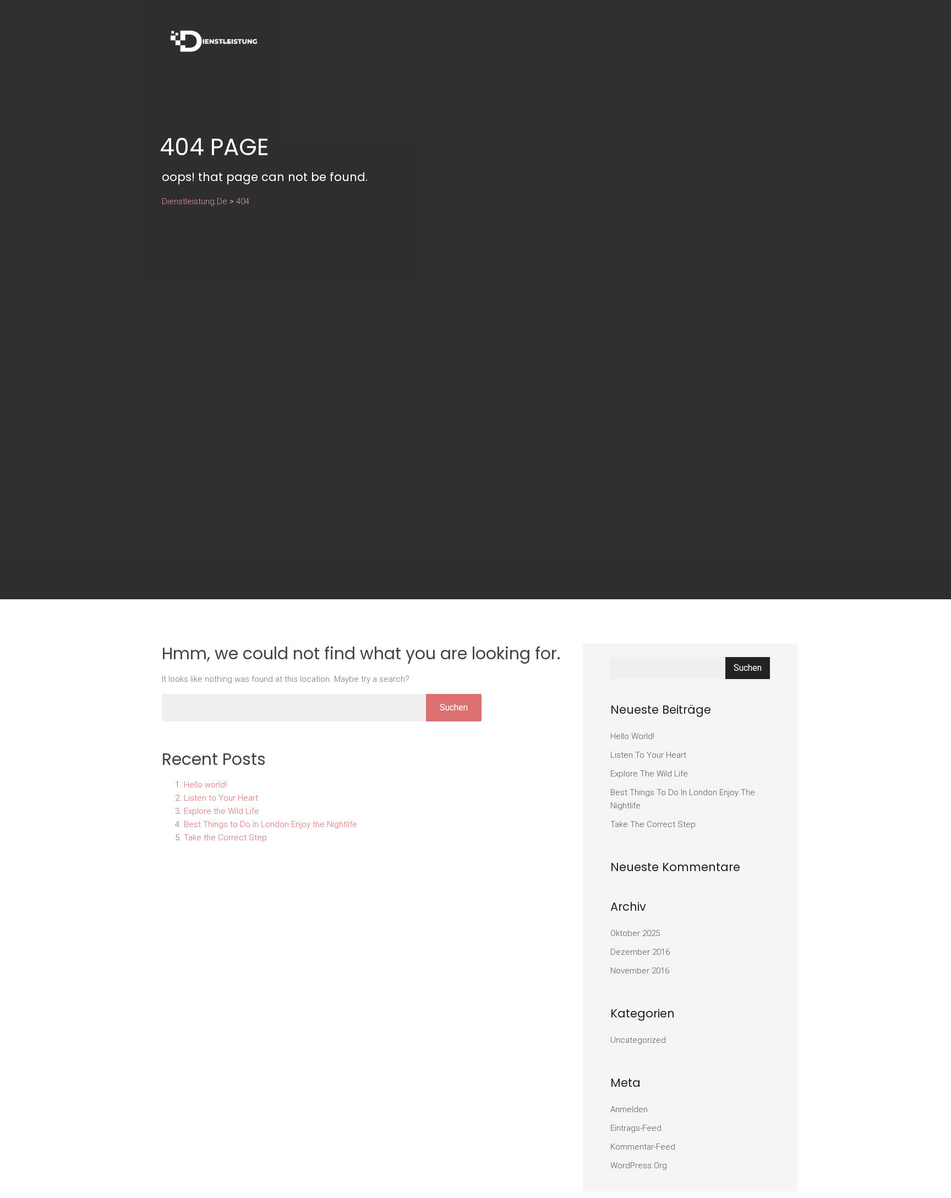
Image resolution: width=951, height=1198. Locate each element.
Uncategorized (638, 1040)
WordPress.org (638, 1165)
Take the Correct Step (225, 838)
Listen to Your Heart (221, 798)
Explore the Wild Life (221, 811)
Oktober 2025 (635, 933)
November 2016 (639, 971)
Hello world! (205, 785)
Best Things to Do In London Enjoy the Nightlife (270, 824)
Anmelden (629, 1109)
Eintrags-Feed (636, 1128)
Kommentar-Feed (642, 1147)
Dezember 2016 (640, 952)
